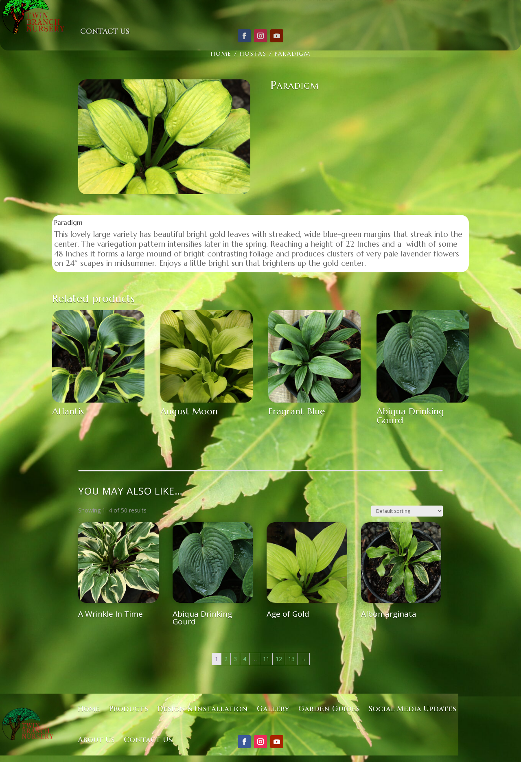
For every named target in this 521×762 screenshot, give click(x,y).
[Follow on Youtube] (276, 35)
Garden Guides (329, 709)
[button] (237, 92)
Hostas (253, 53)
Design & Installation (202, 709)
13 (291, 659)
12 (279, 659)
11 (266, 659)
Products (128, 709)
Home (221, 53)
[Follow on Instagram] (260, 35)
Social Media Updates (412, 709)
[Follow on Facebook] (244, 35)
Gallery (273, 709)
